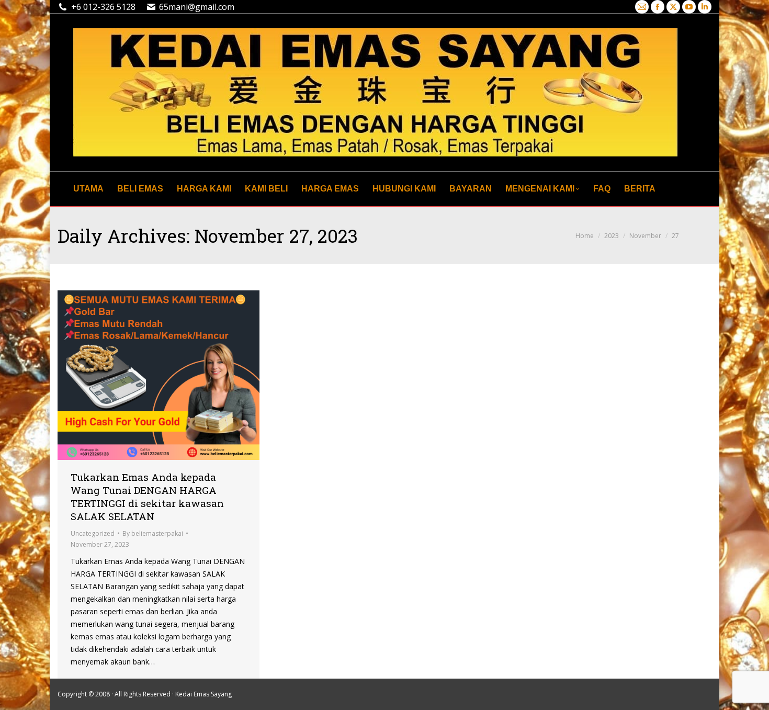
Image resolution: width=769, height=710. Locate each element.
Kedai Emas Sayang (203, 694)
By (152, 533)
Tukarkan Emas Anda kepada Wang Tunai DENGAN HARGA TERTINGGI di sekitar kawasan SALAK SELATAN (147, 496)
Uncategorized (93, 533)
